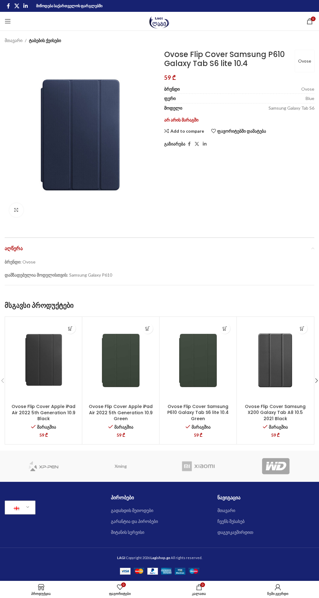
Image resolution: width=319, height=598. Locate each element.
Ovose (304, 61)
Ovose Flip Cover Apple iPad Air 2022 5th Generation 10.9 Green (121, 412)
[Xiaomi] (198, 466)
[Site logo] (159, 20)
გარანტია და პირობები (134, 521)
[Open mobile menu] (8, 21)
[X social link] (16, 6)
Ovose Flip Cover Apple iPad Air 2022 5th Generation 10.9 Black (43, 412)
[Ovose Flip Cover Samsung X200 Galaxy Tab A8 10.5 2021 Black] (275, 360)
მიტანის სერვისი (127, 532)
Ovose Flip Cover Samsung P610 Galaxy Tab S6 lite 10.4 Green (198, 412)
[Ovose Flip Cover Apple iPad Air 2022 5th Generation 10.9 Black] (43, 360)
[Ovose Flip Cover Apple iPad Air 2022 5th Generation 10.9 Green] (120, 360)
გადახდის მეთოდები (132, 510)
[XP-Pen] (43, 466)
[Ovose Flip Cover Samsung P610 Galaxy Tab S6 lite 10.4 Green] (198, 360)
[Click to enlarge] (16, 210)
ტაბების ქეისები (45, 40)
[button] (70, 328)
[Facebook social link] (8, 6)
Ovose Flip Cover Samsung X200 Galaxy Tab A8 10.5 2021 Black (275, 412)
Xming (121, 466)
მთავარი (13, 40)
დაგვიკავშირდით (235, 532)
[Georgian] (19, 507)
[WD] (276, 466)
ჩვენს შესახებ (231, 521)
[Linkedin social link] (25, 6)
